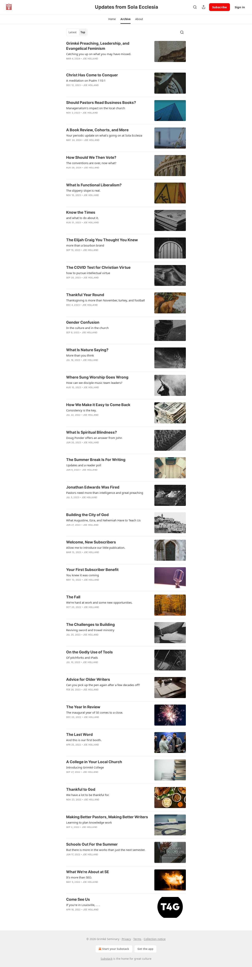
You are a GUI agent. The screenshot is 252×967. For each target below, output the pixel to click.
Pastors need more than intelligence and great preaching (104, 493)
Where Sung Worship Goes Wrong (97, 377)
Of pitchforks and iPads (82, 657)
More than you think (80, 355)
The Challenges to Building (90, 624)
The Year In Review (83, 707)
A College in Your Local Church (94, 762)
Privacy (126, 939)
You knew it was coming (82, 575)
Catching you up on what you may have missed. (98, 54)
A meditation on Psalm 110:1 (86, 80)
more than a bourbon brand (85, 245)
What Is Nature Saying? (87, 350)
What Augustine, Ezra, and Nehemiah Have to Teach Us (103, 520)
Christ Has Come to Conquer (92, 75)
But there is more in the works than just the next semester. (105, 850)
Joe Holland (90, 58)
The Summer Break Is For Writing (95, 459)
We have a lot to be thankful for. (87, 795)
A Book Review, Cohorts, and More (97, 130)
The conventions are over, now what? (91, 163)
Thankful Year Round (85, 295)
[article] (126, 53)
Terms (137, 939)
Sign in (240, 7)
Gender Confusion (82, 322)
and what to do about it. (82, 218)
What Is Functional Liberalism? (94, 185)
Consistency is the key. (81, 410)
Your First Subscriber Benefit (92, 569)
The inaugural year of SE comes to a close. (94, 712)
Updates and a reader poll (83, 465)
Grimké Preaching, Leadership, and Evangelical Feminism (97, 46)
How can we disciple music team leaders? (94, 383)
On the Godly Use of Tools (89, 652)
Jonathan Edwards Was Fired (92, 487)
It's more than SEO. (79, 877)
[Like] (68, 172)
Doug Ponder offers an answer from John (94, 438)
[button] (112, 19)
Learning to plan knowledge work (89, 822)
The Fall (73, 597)
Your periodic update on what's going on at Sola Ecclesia (104, 135)
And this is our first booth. (84, 740)
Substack (106, 959)
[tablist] (76, 32)
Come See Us (78, 899)
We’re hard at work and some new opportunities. (99, 602)
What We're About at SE (87, 872)
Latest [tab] (73, 32)
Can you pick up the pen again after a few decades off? (103, 685)
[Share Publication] (204, 7)
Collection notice (155, 939)
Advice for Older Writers (88, 679)
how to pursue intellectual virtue (88, 273)
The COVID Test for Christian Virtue (98, 267)
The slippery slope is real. (83, 190)
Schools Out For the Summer (92, 844)
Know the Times (80, 212)
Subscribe (219, 7)
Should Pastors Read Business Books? (101, 102)
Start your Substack (115, 949)
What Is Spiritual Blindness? (91, 432)
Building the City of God (87, 515)
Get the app (145, 949)
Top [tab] (83, 32)
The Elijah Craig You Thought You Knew (102, 240)
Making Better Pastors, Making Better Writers (107, 817)
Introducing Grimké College (85, 767)
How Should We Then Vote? (91, 157)
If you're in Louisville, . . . (83, 905)
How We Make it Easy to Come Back (98, 405)
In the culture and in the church (87, 328)
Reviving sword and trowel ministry (90, 630)
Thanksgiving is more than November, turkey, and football (105, 300)
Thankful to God (80, 789)
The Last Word (79, 734)
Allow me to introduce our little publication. (95, 548)
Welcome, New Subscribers (91, 542)
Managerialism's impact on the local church (95, 108)
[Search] (195, 7)
